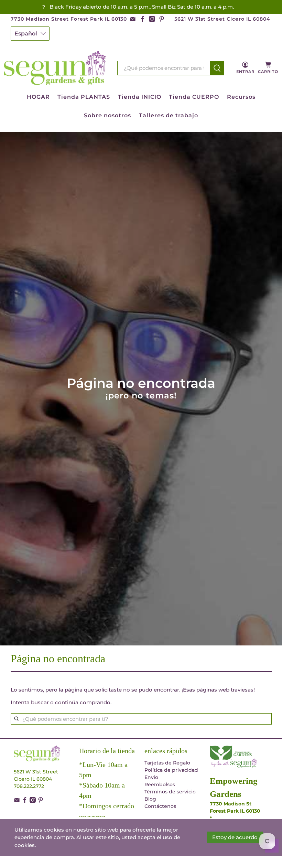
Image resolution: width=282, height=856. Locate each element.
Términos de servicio (170, 792)
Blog (150, 799)
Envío (151, 777)
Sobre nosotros (107, 115)
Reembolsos (159, 784)
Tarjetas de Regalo (167, 763)
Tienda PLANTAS (83, 97)
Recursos (241, 97)
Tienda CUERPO (194, 97)
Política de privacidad (171, 770)
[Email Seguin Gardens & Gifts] (133, 19)
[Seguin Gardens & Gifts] (55, 68)
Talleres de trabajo (168, 115)
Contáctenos (160, 806)
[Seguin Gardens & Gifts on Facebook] (142, 19)
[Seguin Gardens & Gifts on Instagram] (152, 19)
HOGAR (38, 97)
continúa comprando (82, 702)
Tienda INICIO (139, 97)
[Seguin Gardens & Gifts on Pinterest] (162, 19)
